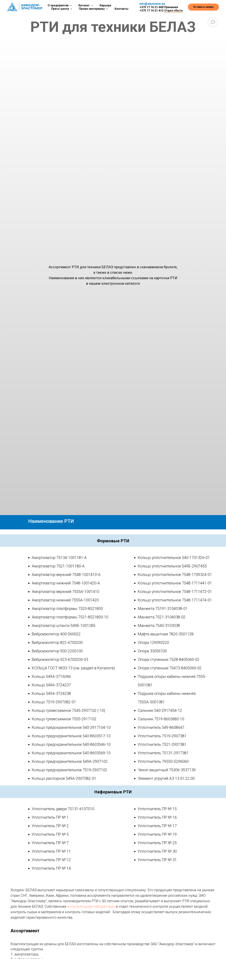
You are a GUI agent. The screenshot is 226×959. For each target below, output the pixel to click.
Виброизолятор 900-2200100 (57, 651)
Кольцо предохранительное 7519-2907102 (69, 770)
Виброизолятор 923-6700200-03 (60, 659)
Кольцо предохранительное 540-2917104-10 (71, 727)
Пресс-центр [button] (60, 8)
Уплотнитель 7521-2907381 (162, 744)
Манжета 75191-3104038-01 (163, 608)
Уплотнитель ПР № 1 (50, 817)
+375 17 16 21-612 (151, 10)
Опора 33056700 (152, 651)
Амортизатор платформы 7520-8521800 (67, 608)
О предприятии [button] (58, 5)
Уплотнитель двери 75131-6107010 (63, 809)
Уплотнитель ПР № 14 (51, 868)
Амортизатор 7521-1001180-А (58, 566)
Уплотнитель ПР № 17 (157, 826)
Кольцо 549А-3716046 (51, 676)
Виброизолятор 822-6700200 (57, 642)
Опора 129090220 (153, 642)
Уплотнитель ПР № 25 (157, 843)
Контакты (121, 8)
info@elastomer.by (152, 3)
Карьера (105, 5)
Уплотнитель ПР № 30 (157, 851)
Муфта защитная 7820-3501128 (166, 634)
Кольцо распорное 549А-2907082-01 (64, 778)
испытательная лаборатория (91, 906)
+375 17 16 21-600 (151, 7)
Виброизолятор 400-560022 (56, 634)
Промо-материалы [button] (92, 8)
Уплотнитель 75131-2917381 (163, 753)
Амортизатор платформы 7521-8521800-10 (70, 617)
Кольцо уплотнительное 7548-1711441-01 (175, 583)
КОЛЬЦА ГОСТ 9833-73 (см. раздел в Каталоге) (73, 668)
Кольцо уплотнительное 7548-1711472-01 (175, 591)
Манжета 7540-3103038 (159, 625)
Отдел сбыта (173, 10)
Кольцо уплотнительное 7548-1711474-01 (175, 600)
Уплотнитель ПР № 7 (50, 843)
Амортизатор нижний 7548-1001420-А (66, 583)
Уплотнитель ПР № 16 (157, 817)
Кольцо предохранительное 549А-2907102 (70, 761)
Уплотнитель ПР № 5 (50, 834)
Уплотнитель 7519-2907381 (162, 736)
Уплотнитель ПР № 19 (157, 834)
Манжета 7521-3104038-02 (161, 617)
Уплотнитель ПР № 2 (50, 826)
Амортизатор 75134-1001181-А (59, 557)
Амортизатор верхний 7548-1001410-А (66, 574)
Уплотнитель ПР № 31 (157, 860)
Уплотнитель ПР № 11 (51, 851)
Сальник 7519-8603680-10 (161, 719)
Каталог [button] (84, 5)
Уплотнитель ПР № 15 (157, 809)
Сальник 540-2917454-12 (160, 710)
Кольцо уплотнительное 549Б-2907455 (172, 566)
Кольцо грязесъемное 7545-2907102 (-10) (68, 710)
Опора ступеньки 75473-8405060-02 (169, 668)
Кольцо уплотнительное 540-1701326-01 (174, 557)
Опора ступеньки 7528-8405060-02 (168, 659)
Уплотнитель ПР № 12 (51, 860)
